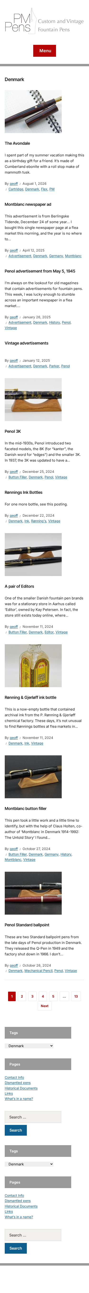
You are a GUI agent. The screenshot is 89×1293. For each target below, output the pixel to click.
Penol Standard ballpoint (27, 924)
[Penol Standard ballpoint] (33, 893)
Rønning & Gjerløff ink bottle (30, 697)
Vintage (11, 328)
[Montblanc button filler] (33, 776)
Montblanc (73, 256)
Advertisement (20, 256)
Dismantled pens (18, 1083)
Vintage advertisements (26, 343)
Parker (54, 366)
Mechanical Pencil (38, 970)
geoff (14, 183)
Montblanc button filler (26, 808)
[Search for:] (38, 1117)
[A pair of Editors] (33, 554)
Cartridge (16, 189)
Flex (44, 189)
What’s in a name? (19, 1099)
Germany (56, 256)
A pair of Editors (19, 586)
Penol (66, 322)
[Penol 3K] (33, 399)
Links (9, 1093)
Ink (26, 521)
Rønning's (38, 521)
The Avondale (17, 143)
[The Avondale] (33, 111)
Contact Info (14, 1077)
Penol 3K (13, 431)
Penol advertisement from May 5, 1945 (40, 271)
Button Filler (18, 477)
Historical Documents (21, 1088)
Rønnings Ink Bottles (23, 492)
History (54, 322)
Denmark (32, 189)
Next (44, 1006)
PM (52, 189)
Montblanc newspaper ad (28, 204)
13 (76, 996)
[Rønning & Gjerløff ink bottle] (33, 665)
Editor (49, 632)
